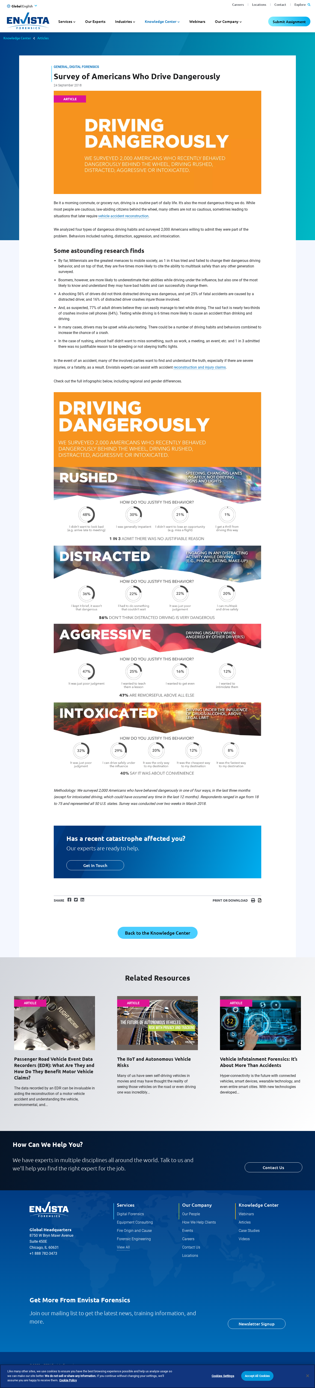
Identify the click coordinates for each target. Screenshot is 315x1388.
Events (187, 1230)
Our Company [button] (226, 21)
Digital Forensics (130, 1214)
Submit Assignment (289, 21)
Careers (238, 4)
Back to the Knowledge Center (157, 933)
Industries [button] (123, 21)
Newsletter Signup (257, 1323)
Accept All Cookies (257, 1376)
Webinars (197, 21)
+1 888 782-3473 (43, 1253)
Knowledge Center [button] (160, 21)
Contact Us (273, 1167)
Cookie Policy (68, 1380)
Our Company (197, 1205)
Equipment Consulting (135, 1222)
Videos (244, 1239)
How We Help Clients (199, 1222)
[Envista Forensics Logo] (49, 1209)
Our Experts (95, 21)
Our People (191, 1214)
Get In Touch (95, 865)
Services (125, 1205)
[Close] (308, 1376)
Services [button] (65, 21)
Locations (259, 4)
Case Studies (249, 1230)
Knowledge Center (17, 38)
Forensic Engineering (134, 1239)
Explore (300, 4)
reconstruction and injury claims (200, 367)
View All (123, 1247)
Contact (280, 4)
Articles (43, 38)
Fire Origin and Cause (134, 1230)
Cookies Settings (223, 1376)
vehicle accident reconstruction (123, 216)
